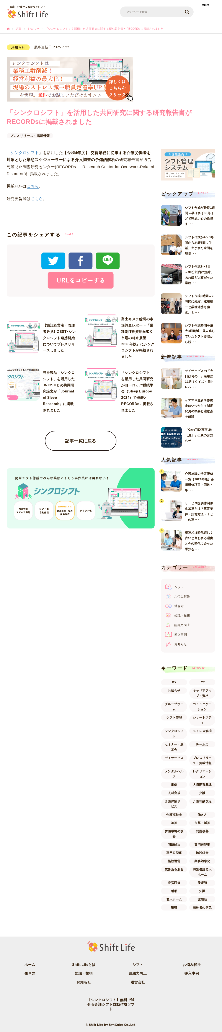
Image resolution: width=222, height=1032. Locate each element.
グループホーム (174, 706)
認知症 (202, 899)
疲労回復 (174, 882)
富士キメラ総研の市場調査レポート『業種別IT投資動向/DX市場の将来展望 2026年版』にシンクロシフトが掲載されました (137, 337)
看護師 (202, 882)
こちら (33, 186)
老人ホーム (174, 899)
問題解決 (174, 844)
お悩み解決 (192, 964)
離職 (174, 907)
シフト (137, 964)
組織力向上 (138, 973)
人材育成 (174, 793)
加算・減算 (202, 823)
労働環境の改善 (174, 833)
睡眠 (174, 891)
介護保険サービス (174, 803)
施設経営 (202, 853)
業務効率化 (202, 861)
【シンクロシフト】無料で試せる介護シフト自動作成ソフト (111, 1004)
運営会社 (138, 982)
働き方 (202, 814)
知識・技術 (84, 973)
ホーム (29, 964)
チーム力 (202, 744)
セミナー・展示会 (174, 747)
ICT (202, 682)
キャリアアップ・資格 (202, 693)
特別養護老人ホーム (202, 872)
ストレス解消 (202, 731)
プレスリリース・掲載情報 (30, 136)
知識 (202, 891)
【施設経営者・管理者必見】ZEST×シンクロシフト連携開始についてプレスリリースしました (59, 337)
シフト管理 (174, 717)
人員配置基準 (202, 784)
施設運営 (174, 861)
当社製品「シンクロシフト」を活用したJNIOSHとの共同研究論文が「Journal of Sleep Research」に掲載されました (59, 391)
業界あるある (174, 869)
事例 (174, 784)
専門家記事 (174, 853)
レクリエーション (202, 773)
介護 (202, 793)
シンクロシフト (25, 153)
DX (174, 682)
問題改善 (202, 831)
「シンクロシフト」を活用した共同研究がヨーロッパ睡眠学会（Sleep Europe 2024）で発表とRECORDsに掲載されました (137, 391)
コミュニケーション (202, 706)
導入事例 (191, 973)
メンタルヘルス (174, 773)
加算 (174, 823)
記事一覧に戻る (80, 440)
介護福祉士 (174, 814)
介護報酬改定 (202, 801)
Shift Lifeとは (84, 964)
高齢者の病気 (202, 907)
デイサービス (174, 758)
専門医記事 (202, 844)
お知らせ (174, 690)
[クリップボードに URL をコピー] (80, 280)
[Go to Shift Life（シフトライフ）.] (8, 28)
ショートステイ (202, 720)
